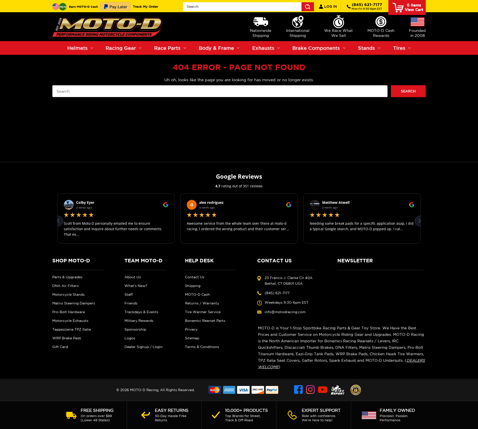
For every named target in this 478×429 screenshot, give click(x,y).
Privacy (191, 329)
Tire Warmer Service (203, 312)
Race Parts (167, 48)
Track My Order (145, 6)
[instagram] (310, 390)
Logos (129, 338)
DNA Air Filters (65, 286)
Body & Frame (216, 48)
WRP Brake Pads (66, 338)
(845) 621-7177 (367, 6)
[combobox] (248, 6)
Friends (130, 303)
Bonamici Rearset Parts (205, 321)
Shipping (192, 286)
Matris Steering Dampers (73, 303)
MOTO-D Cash (197, 294)
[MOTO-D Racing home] (108, 26)
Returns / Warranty (202, 303)
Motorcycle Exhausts (70, 321)
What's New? (135, 286)
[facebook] (298, 390)
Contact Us (194, 277)
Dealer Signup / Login (143, 347)
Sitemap (192, 338)
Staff (128, 294)
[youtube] (322, 390)
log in (330, 6)
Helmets (77, 48)
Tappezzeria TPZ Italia (71, 329)
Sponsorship (135, 329)
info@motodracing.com (285, 312)
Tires (399, 48)
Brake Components (316, 48)
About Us (132, 277)
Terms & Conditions (202, 347)
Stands (366, 48)
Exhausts (263, 48)
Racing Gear (121, 48)
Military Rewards (138, 321)
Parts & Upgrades (67, 277)
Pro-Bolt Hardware (68, 312)
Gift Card (60, 347)
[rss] (337, 390)
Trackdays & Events (141, 312)
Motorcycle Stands (68, 294)
